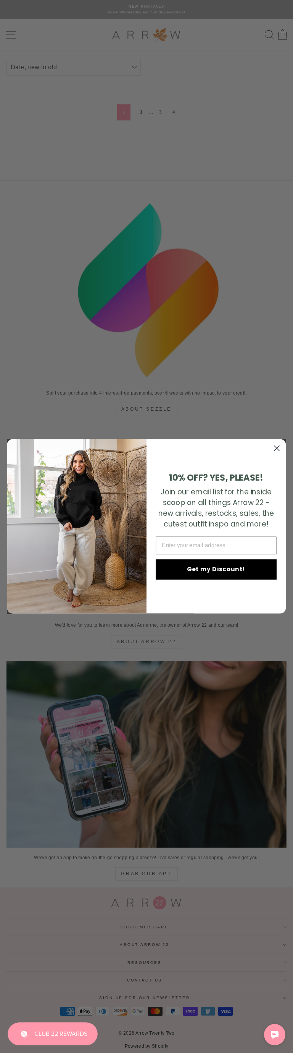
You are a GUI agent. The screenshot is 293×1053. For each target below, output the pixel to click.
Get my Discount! (216, 569)
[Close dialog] (276, 448)
